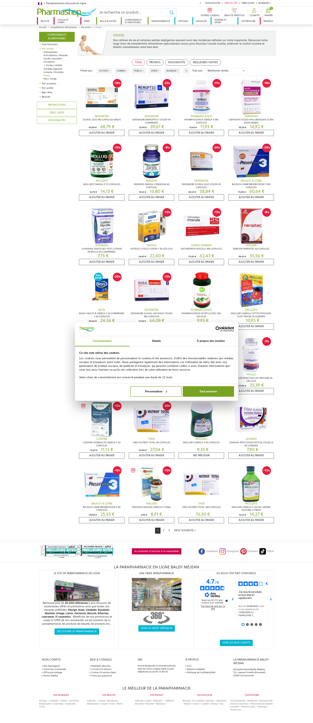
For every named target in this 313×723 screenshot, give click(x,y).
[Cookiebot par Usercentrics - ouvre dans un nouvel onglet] (218, 329)
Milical (187, 703)
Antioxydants (50, 52)
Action (103, 70)
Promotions (57, 105)
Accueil (42, 27)
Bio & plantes (108, 21)
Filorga (43, 700)
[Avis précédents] (232, 599)
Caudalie (53, 700)
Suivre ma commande (54, 669)
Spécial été (231, 3)
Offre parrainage (52, 672)
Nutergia (262, 706)
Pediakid (160, 703)
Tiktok (270, 551)
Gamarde (70, 703)
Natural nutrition (239, 703)
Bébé (87, 21)
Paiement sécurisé (100, 665)
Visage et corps (63, 21)
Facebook (212, 551)
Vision (46, 75)
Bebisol (170, 700)
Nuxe (104, 703)
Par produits (49, 83)
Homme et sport (220, 21)
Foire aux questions (101, 675)
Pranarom (235, 709)
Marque (171, 70)
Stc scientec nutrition (203, 700)
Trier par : (198, 70)
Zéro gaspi (57, 112)
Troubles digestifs (52, 68)
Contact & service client (103, 672)
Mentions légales (196, 669)
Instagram (232, 551)
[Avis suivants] (270, 599)
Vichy (42, 706)
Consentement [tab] (102, 340)
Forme (121, 70)
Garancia (73, 700)
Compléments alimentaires (133, 21)
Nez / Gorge (50, 78)
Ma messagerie (51, 665)
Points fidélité (50, 675)
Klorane (149, 703)
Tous (138, 62)
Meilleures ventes (205, 62)
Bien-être (47, 92)
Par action (86, 27)
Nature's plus (248, 706)
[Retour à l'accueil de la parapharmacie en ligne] (67, 12)
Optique (183, 21)
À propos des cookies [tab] (211, 340)
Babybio (157, 700)
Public (138, 70)
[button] (254, 12)
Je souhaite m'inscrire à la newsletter (156, 551)
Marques (263, 3)
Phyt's (120, 703)
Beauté (45, 21)
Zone (154, 70)
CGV (189, 665)
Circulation (49, 61)
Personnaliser (154, 391)
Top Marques (49, 44)
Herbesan (252, 700)
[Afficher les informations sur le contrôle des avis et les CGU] (226, 600)
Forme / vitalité (54, 65)
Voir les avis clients (236, 642)
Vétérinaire (248, 21)
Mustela (139, 703)
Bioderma (112, 700)
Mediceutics (45, 703)
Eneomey (58, 703)
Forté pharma (237, 700)
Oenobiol (221, 700)
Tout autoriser (208, 391)
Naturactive (265, 700)
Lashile (205, 703)
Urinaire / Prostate (53, 72)
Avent (148, 700)
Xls (221, 703)
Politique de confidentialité (201, 672)
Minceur (201, 21)
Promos (268, 21)
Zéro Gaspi (248, 3)
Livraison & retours (101, 669)
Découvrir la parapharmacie (77, 631)
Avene (63, 700)
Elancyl (214, 703)
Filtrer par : (87, 70)
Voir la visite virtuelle (156, 628)
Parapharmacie (160, 21)
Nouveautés (212, 3)
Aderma (91, 700)
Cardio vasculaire (52, 58)
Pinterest (252, 551)
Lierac (196, 703)
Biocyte (186, 700)
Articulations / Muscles (55, 55)
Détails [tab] (156, 340)
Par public (48, 87)
